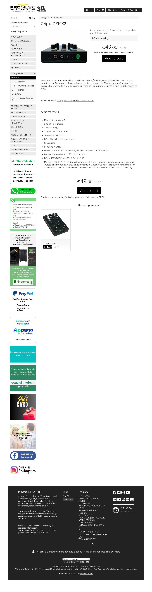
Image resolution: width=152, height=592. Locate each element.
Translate (84, 561)
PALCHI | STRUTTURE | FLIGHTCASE (20, 140)
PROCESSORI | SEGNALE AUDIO (21, 107)
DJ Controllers (18, 82)
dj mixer (91, 197)
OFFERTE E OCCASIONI (21, 41)
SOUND (14, 45)
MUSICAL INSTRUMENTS (21, 135)
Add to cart (114, 58)
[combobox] (23, 26)
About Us (112, 10)
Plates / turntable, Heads (23, 86)
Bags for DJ (17, 94)
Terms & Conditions (130, 10)
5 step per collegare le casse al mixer (75, 100)
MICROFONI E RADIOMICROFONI (19, 54)
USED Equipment (18, 153)
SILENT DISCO (17, 127)
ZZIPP (102, 197)
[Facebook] (114, 493)
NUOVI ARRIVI (17, 37)
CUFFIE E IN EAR (18, 116)
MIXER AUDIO (16, 49)
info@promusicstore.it (36, 530)
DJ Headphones (19, 90)
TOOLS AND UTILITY (19, 149)
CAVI (13, 145)
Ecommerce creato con (76, 573)
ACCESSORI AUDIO (19, 112)
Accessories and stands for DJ (22, 99)
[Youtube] (128, 493)
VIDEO (14, 131)
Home (89, 10)
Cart (98, 10)
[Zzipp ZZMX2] (64, 53)
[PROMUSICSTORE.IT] (76, 8)
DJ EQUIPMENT (47, 18)
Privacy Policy (68, 499)
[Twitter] (119, 493)
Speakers (15, 68)
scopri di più (128, 52)
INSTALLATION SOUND (20, 63)
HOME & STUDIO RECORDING (18, 121)
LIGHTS (14, 59)
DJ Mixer (59, 18)
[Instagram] (123, 493)
